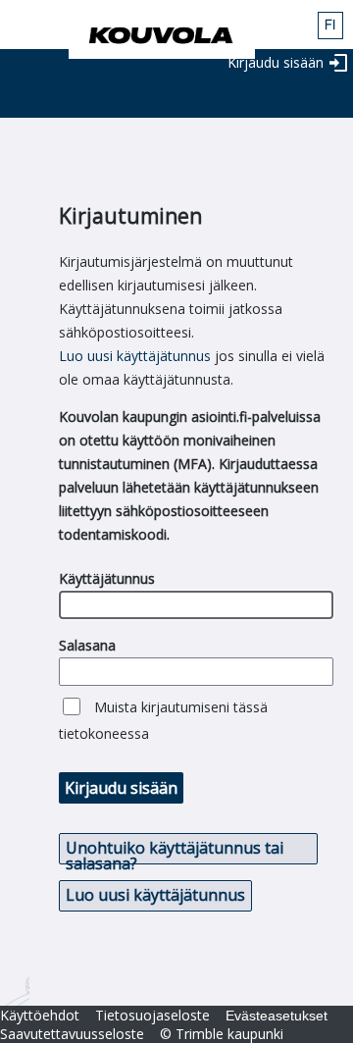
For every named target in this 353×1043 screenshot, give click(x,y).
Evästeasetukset (277, 1015)
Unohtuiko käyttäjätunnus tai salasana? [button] (174, 850)
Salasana (87, 645)
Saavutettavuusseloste (72, 1033)
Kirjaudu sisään (275, 62)
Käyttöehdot (39, 1015)
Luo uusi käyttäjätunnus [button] (155, 895)
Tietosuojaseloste (152, 1015)
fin (330, 25)
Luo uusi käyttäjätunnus (135, 355)
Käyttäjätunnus (107, 578)
